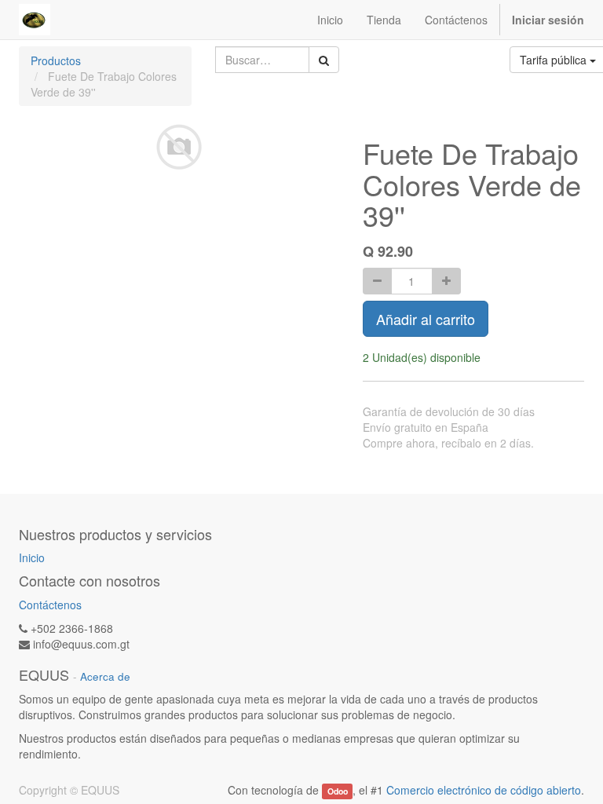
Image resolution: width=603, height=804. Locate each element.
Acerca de (105, 676)
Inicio (32, 557)
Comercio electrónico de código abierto (483, 790)
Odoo (337, 791)
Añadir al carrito (425, 319)
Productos (56, 60)
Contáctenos (50, 604)
